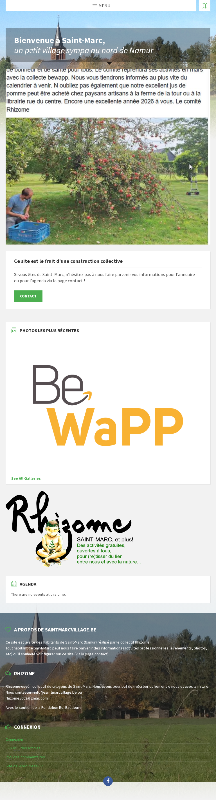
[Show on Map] (204, 5)
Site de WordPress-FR (24, 765)
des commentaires (25, 756)
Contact (28, 296)
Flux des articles (23, 747)
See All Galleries (26, 478)
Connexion (14, 739)
